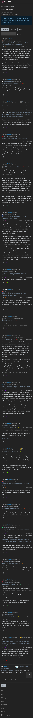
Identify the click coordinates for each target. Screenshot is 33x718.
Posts (20, 29)
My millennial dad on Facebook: (10, 83)
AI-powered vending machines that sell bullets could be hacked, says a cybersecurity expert (16, 387)
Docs (2, 708)
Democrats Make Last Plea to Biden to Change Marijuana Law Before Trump (14, 217)
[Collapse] (3, 39)
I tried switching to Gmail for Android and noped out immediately (15, 530)
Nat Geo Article (6, 439)
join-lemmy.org (5, 715)
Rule (18, 166)
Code (2, 711)
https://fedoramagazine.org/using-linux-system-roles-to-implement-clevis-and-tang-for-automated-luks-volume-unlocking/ (17, 114)
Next (3, 685)
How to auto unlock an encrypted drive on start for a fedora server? (15, 107)
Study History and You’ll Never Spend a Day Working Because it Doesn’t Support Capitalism (15, 43)
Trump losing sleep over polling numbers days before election (15, 484)
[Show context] (3, 47)
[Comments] (29, 675)
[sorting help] (17, 34)
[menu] (30, 2)
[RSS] (20, 34)
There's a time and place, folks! (10, 563)
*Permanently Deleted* (8, 427)
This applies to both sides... (9, 584)
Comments (13, 29)
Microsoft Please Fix (7, 320)
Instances (4, 704)
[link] (5, 47)
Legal (2, 701)
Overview (5, 29)
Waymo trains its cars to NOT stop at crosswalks (14, 138)
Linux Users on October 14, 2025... (11, 508)
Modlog (3, 698)
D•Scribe (7, 2)
